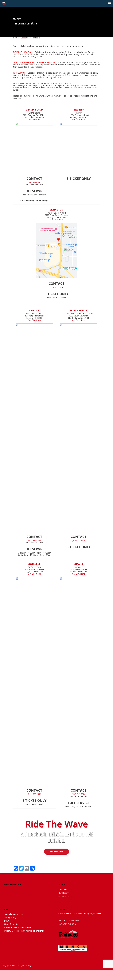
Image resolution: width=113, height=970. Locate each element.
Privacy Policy (10, 917)
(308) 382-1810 (34, 182)
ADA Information (11, 924)
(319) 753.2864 (56, 287)
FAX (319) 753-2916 (67, 924)
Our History (63, 893)
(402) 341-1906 (78, 794)
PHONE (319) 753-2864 (68, 921)
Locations (25, 37)
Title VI (7, 921)
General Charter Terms (14, 914)
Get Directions (34, 119)
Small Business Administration (17, 927)
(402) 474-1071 (34, 540)
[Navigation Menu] (109, 3)
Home (16, 37)
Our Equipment (65, 896)
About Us (62, 890)
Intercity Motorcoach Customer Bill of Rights (24, 931)
